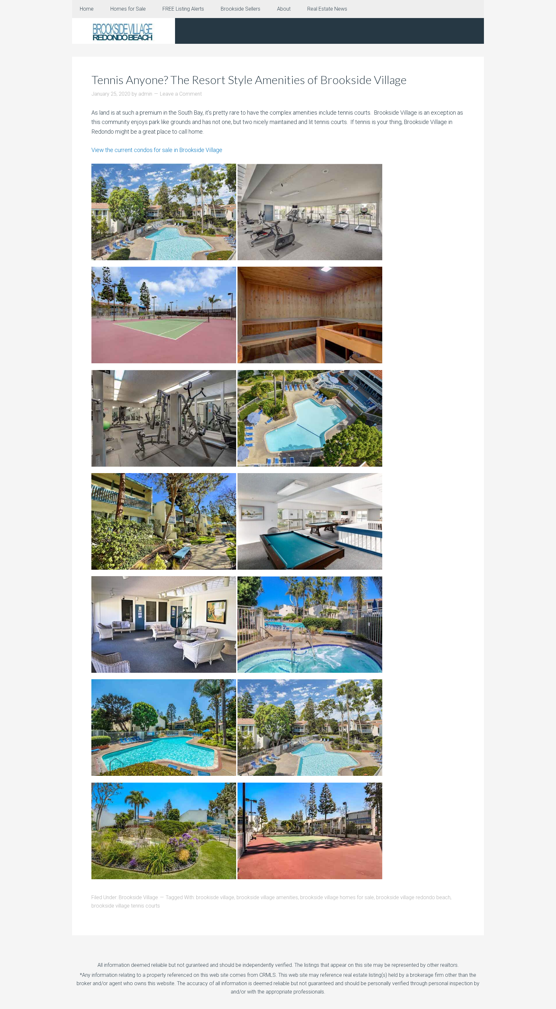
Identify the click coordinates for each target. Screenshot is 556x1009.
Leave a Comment (181, 94)
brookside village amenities (267, 897)
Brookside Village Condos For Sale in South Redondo (123, 31)
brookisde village (215, 897)
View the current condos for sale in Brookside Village (156, 150)
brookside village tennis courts (125, 906)
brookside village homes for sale (337, 897)
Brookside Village (138, 897)
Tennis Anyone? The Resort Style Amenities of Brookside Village (249, 79)
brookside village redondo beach (413, 897)
